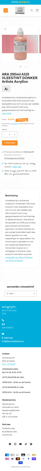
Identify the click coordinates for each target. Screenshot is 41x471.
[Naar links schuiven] (15, 66)
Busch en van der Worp (23, 467)
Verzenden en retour (10, 407)
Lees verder (6, 113)
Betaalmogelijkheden (11, 410)
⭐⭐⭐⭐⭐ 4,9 (23, 2)
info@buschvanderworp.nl (13, 341)
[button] (4, 10)
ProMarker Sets (8, 428)
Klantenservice (8, 404)
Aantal (4, 130)
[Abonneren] (34, 294)
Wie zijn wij (6, 413)
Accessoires (7, 435)
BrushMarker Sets (9, 432)
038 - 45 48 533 (8, 364)
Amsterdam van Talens (14, 257)
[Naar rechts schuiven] (25, 66)
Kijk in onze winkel (9, 417)
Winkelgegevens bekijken (14, 158)
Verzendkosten (15, 123)
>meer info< (17, 166)
